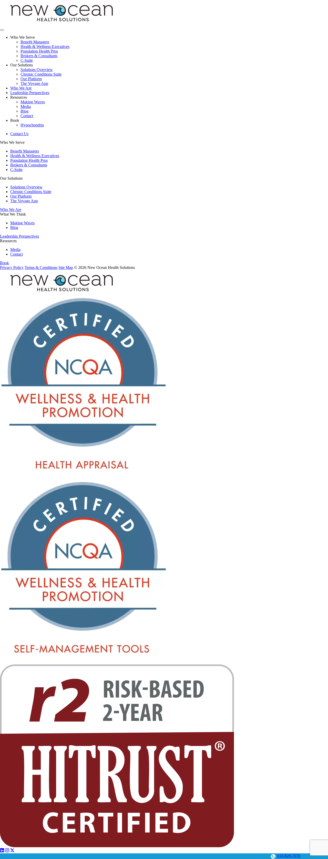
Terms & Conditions (41, 267)
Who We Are (21, 88)
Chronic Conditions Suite (40, 74)
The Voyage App (34, 83)
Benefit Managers (34, 42)
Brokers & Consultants (38, 56)
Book (4, 263)
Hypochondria (32, 125)
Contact (26, 116)
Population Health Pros (39, 51)
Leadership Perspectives (29, 92)
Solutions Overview (36, 69)
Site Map (65, 267)
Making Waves (32, 102)
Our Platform (31, 79)
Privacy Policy (12, 267)
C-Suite (26, 60)
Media (25, 106)
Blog (24, 111)
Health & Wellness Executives (44, 46)
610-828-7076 (288, 856)
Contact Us (19, 134)
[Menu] (2, 30)
